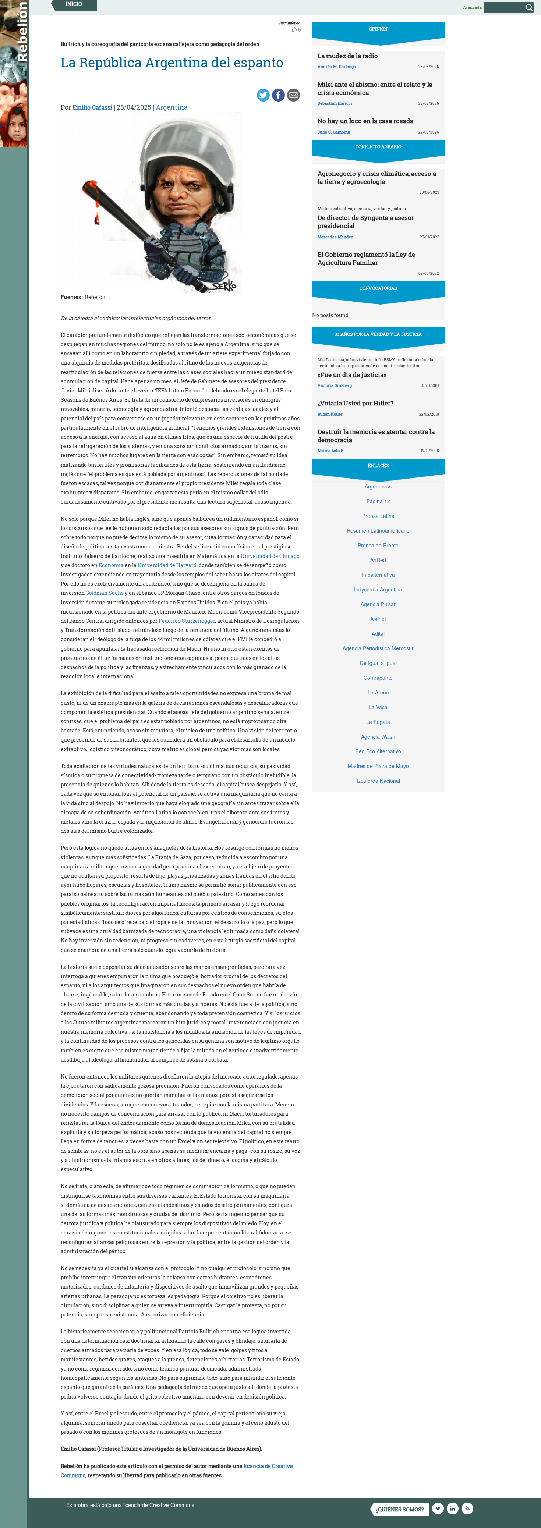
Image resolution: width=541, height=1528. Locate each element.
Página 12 (378, 501)
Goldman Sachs (105, 592)
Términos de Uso (217, 1505)
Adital (378, 633)
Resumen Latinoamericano (378, 530)
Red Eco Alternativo (378, 751)
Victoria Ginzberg (335, 385)
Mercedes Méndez (335, 236)
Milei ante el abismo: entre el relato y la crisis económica (375, 88)
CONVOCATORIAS (378, 288)
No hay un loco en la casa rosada (365, 121)
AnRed (378, 560)
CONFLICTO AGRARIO (378, 146)
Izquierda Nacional (378, 780)
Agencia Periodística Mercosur (378, 648)
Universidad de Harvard (167, 565)
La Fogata (378, 721)
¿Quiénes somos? (400, 1509)
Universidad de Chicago (270, 555)
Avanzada (472, 7)
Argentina (172, 107)
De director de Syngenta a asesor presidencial (366, 221)
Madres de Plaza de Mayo (378, 766)
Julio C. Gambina (334, 132)
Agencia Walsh (378, 736)
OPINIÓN (378, 29)
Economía (111, 565)
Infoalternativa (378, 574)
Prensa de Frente (378, 545)
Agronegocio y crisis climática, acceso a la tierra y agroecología (377, 177)
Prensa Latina (378, 515)
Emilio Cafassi (92, 107)
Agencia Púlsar (378, 604)
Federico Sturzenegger (187, 620)
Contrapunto (378, 677)
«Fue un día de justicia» (352, 374)
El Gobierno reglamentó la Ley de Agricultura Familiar (366, 258)
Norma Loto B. (331, 450)
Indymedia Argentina (378, 589)
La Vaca (378, 707)
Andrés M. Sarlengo (337, 66)
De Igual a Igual (378, 663)
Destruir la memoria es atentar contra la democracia (376, 435)
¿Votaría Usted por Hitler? (355, 403)
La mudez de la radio (348, 55)
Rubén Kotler (330, 414)
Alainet (378, 618)
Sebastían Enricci (335, 103)
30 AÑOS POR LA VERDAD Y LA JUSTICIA (378, 334)
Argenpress (378, 486)
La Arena (378, 692)
